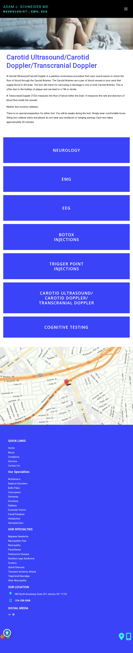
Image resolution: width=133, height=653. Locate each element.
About (11, 452)
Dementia (13, 496)
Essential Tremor (17, 509)
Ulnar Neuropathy (17, 580)
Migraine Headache (18, 536)
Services (12, 461)
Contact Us (14, 465)
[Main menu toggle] (126, 9)
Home (11, 448)
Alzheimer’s (14, 479)
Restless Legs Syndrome (21, 558)
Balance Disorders (17, 483)
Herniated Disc (16, 523)
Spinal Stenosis (16, 567)
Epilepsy (12, 505)
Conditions (13, 456)
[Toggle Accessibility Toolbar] (7, 633)
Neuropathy (14, 545)
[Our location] (128, 636)
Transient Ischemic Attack (22, 571)
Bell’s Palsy (14, 487)
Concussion (14, 492)
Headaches (14, 518)
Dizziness (13, 501)
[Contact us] (121, 636)
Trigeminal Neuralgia (19, 576)
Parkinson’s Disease (18, 554)
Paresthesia (14, 549)
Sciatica (12, 562)
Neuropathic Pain (17, 540)
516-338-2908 (22, 600)
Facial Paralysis (16, 514)
